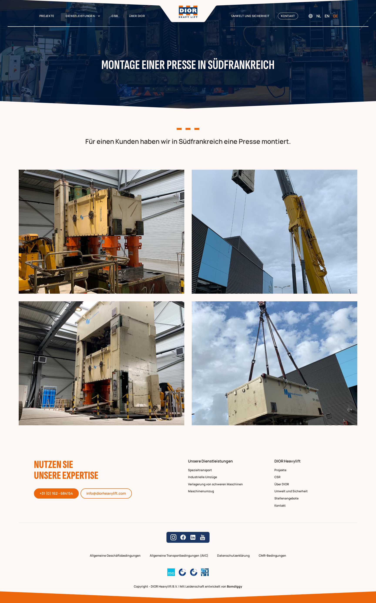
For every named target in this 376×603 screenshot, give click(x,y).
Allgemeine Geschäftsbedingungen (115, 555)
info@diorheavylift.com (106, 493)
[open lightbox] (101, 232)
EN (327, 15)
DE (335, 15)
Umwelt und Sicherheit (250, 16)
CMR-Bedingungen (272, 555)
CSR (115, 16)
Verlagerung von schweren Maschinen (215, 484)
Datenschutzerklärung (233, 555)
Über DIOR (137, 16)
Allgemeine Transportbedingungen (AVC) (179, 555)
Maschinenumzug (201, 491)
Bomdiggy (234, 586)
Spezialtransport (200, 470)
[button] (83, 16)
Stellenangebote (286, 498)
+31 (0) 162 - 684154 (56, 493)
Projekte (46, 16)
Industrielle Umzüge (202, 477)
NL (318, 15)
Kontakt (288, 16)
